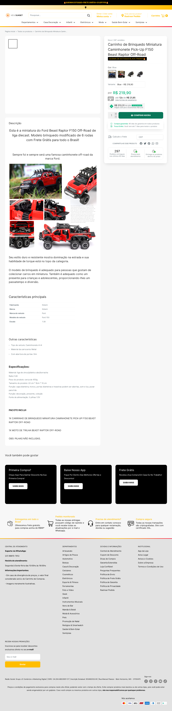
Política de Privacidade (110, 586)
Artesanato (67, 551)
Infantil (69, 22)
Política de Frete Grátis (110, 578)
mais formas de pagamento (126, 100)
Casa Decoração (51, 22)
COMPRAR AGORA (142, 115)
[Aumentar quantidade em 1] (116, 114)
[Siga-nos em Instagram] (151, 681)
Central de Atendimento (110, 551)
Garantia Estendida (108, 562)
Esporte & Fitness (70, 582)
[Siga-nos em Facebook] (146, 681)
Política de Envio (107, 574)
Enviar (23, 664)
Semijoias (140, 22)
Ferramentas (68, 586)
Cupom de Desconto (109, 555)
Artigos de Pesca (70, 555)
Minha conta (103, 16)
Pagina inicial (10, 31)
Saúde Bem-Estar (119, 22)
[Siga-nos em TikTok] (165, 681)
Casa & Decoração (70, 566)
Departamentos (28, 22)
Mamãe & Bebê (69, 609)
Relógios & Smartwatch (72, 625)
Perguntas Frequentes (110, 570)
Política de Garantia (108, 582)
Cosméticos (67, 574)
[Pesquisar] (88, 15)
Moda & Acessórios (71, 613)
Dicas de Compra (107, 559)
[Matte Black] (131, 74)
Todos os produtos (25, 31)
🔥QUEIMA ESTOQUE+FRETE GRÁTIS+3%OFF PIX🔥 (86, 2)
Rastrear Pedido (107, 590)
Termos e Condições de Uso (150, 566)
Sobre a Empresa (145, 562)
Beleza (65, 562)
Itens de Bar (67, 606)
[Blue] (112, 74)
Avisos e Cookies (145, 559)
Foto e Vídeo (68, 590)
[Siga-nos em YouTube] (160, 681)
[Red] (121, 74)
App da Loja (143, 551)
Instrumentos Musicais (72, 602)
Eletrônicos (85, 22)
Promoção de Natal (70, 621)
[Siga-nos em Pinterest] (155, 681)
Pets (64, 617)
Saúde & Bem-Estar (71, 629)
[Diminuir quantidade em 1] (116, 116)
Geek (64, 594)
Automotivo (67, 559)
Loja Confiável (106, 566)
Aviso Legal (143, 555)
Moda (101, 22)
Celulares (66, 570)
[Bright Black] (140, 74)
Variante (111, 84)
